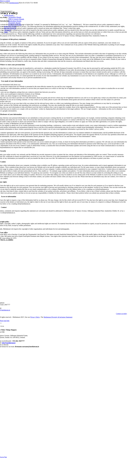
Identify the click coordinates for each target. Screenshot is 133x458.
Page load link (4, 321)
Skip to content (5, 1)
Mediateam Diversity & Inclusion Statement (58, 317)
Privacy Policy (35, 317)
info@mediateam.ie (8, 343)
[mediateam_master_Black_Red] (15, 10)
